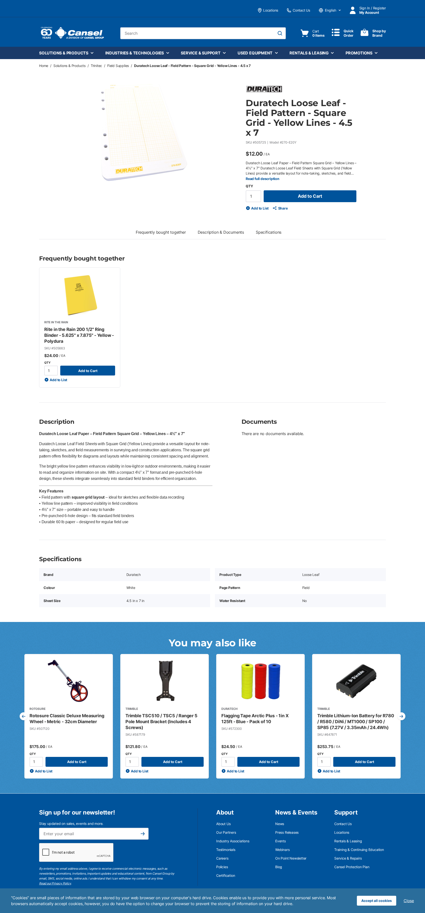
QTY (249, 186)
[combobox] (203, 33)
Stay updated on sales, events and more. (71, 823)
